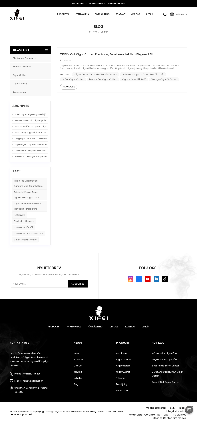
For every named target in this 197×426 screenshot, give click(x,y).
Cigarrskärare (123, 365)
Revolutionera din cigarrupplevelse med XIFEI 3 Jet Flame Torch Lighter (31, 120)
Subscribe (77, 283)
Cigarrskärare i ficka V (134, 79)
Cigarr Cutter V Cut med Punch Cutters (95, 74)
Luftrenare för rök (23, 227)
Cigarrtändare (123, 359)
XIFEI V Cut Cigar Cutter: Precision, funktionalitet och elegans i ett (106, 54)
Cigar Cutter (19, 75)
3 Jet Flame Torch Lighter (165, 365)
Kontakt (120, 14)
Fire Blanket (179, 414)
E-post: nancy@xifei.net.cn (28, 380)
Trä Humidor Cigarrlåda (164, 353)
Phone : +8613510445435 (27, 373)
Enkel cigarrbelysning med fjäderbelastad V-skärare (31, 114)
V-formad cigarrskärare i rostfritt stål (143, 74)
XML (172, 408)
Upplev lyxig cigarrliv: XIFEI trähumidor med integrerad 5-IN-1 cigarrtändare (31, 144)
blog (76, 384)
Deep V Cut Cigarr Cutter (102, 79)
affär (149, 14)
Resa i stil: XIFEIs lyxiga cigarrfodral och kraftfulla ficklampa (31, 156)
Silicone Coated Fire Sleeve (169, 418)
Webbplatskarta (155, 408)
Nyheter (78, 378)
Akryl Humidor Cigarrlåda (165, 359)
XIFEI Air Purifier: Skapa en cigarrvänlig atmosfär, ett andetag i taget (31, 126)
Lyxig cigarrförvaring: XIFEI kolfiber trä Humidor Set (31, 138)
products (63, 14)
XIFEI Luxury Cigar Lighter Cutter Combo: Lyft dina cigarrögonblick (31, 132)
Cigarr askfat (123, 371)
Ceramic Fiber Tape (156, 414)
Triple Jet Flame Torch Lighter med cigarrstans (26, 195)
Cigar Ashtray (20, 83)
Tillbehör (120, 378)
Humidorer (121, 353)
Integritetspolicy (176, 411)
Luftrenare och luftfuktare (28, 233)
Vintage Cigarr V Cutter (164, 79)
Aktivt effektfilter (22, 66)
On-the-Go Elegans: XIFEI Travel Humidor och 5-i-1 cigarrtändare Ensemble (31, 150)
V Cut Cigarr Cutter (73, 79)
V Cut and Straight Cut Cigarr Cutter (167, 373)
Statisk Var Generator (24, 58)
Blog (182, 408)
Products (54, 326)
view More (68, 86)
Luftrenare (19, 215)
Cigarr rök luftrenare (25, 239)
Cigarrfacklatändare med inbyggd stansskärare (27, 206)
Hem (94, 31)
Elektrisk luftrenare (24, 221)
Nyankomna (82, 14)
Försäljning (102, 14)
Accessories (19, 92)
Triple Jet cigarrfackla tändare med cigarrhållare (28, 183)
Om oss (135, 14)
